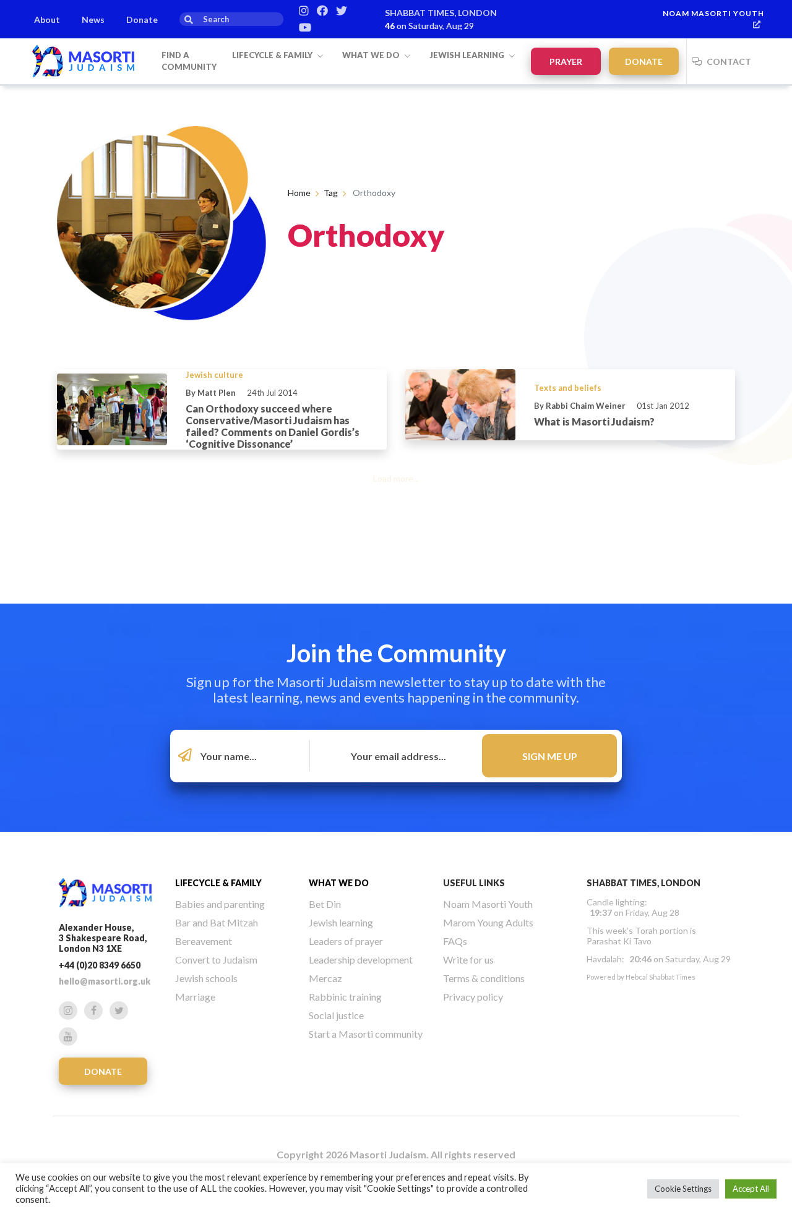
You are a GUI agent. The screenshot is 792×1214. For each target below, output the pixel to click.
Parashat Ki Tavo (619, 941)
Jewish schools (206, 978)
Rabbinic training (345, 996)
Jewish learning (467, 55)
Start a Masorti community (366, 1034)
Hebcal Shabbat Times (660, 977)
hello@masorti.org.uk (104, 981)
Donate (142, 19)
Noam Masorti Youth (713, 13)
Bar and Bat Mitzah (216, 922)
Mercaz (325, 978)
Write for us (468, 959)
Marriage (195, 996)
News (93, 19)
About (47, 19)
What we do (372, 55)
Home (299, 192)
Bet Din (325, 904)
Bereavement (203, 941)
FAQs (455, 941)
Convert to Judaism (216, 959)
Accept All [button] (751, 1189)
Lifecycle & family (273, 55)
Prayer (565, 61)
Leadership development (361, 959)
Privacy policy (473, 996)
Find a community (189, 61)
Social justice (336, 1015)
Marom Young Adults (488, 922)
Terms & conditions (484, 978)
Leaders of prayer (346, 941)
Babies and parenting (220, 904)
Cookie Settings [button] (683, 1189)
